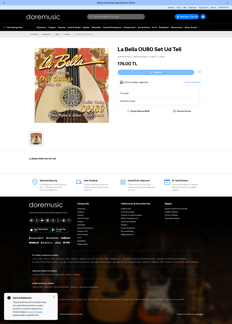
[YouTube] (42, 220)
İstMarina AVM (157, 262)
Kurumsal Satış (127, 231)
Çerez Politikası (171, 215)
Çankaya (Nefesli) (61, 287)
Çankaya (74, 287)
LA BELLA (153, 57)
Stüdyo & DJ (130, 27)
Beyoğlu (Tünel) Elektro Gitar (45, 262)
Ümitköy (76, 274)
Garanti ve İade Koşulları (131, 215)
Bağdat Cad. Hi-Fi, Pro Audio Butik (94, 259)
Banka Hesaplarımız (129, 218)
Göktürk (146, 262)
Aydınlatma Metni (172, 218)
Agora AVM (37, 287)
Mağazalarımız (127, 234)
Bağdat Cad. (116, 259)
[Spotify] (63, 220)
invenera (199, 314)
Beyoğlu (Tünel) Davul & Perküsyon (172, 259)
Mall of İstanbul (191, 262)
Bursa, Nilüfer (94, 299)
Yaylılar (86, 27)
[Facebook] (31, 220)
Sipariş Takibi (204, 7)
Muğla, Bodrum (157, 299)
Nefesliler (96, 27)
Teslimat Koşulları (128, 221)
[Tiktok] (58, 220)
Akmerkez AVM (62, 259)
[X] (36, 220)
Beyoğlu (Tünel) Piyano (101, 262)
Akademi (171, 7)
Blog (184, 7)
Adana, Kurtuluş (67, 299)
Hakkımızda (126, 208)
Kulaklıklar (164, 27)
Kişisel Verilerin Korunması (176, 208)
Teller (57, 34)
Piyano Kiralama (128, 228)
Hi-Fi (154, 27)
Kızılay (68, 274)
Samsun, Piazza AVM (175, 299)
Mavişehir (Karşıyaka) (89, 287)
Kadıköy (168, 262)
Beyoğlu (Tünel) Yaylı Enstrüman (127, 262)
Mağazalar (193, 7)
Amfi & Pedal (74, 27)
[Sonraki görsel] (109, 85)
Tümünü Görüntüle (192, 82)
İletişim (213, 7)
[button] (160, 82)
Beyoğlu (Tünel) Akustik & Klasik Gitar (139, 259)
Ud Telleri (67, 34)
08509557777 (223, 7)
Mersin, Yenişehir (142, 299)
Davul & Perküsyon (112, 27)
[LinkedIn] (47, 220)
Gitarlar (62, 27)
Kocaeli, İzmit (127, 299)
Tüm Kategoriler (14, 27)
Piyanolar (41, 27)
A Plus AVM (37, 259)
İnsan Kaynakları (128, 212)
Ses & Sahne (144, 27)
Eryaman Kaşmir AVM (55, 274)
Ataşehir (74, 259)
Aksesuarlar (177, 27)
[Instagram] (52, 220)
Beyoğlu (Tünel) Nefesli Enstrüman (74, 262)
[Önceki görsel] (34, 85)
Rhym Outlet (191, 27)
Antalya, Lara (81, 299)
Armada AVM (38, 274)
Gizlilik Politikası (171, 212)
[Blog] (69, 220)
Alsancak (48, 287)
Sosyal (179, 7)
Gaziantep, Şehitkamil (110, 299)
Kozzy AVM (179, 262)
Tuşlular (52, 27)
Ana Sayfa (34, 34)
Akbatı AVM (49, 259)
